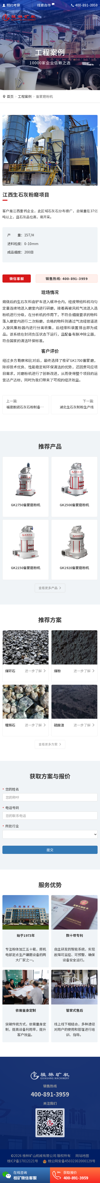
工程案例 (25, 96)
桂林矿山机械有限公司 (39, 1155)
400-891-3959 (50, 1094)
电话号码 (12, 807)
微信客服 (16, 278)
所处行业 (12, 826)
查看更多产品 (48, 587)
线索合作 (44, 5)
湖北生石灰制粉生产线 (77, 407)
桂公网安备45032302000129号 (71, 1160)
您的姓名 (12, 789)
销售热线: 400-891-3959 (67, 278)
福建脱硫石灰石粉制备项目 (25, 407)
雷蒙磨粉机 (44, 96)
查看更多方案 (48, 744)
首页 (10, 96)
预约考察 (13, 5)
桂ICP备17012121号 (22, 1160)
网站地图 (82, 1155)
